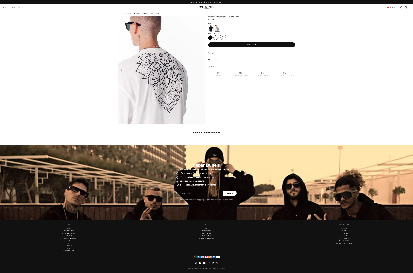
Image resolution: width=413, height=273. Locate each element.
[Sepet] (410, 7)
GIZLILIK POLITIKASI (344, 238)
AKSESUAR (69, 246)
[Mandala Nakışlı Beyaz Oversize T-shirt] (217, 28)
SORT (68, 248)
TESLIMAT (344, 230)
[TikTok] (208, 263)
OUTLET (20, 7)
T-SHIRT (69, 241)
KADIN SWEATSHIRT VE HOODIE (206, 238)
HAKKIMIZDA (344, 228)
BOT (69, 243)
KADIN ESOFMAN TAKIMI (206, 235)
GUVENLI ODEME (344, 241)
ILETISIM (344, 235)
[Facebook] (200, 263)
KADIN (12, 7)
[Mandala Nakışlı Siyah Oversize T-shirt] (211, 28)
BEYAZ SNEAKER (69, 230)
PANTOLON (69, 235)
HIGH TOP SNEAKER (69, 251)
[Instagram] (195, 263)
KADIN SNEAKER (206, 233)
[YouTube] (204, 263)
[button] (401, 7)
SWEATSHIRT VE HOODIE (69, 238)
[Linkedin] (213, 263)
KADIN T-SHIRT (206, 230)
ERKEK (4, 7)
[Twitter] (217, 263)
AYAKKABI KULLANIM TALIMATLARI (344, 243)
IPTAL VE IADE (344, 233)
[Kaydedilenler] (405, 7)
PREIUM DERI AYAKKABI (69, 233)
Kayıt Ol (230, 193)
